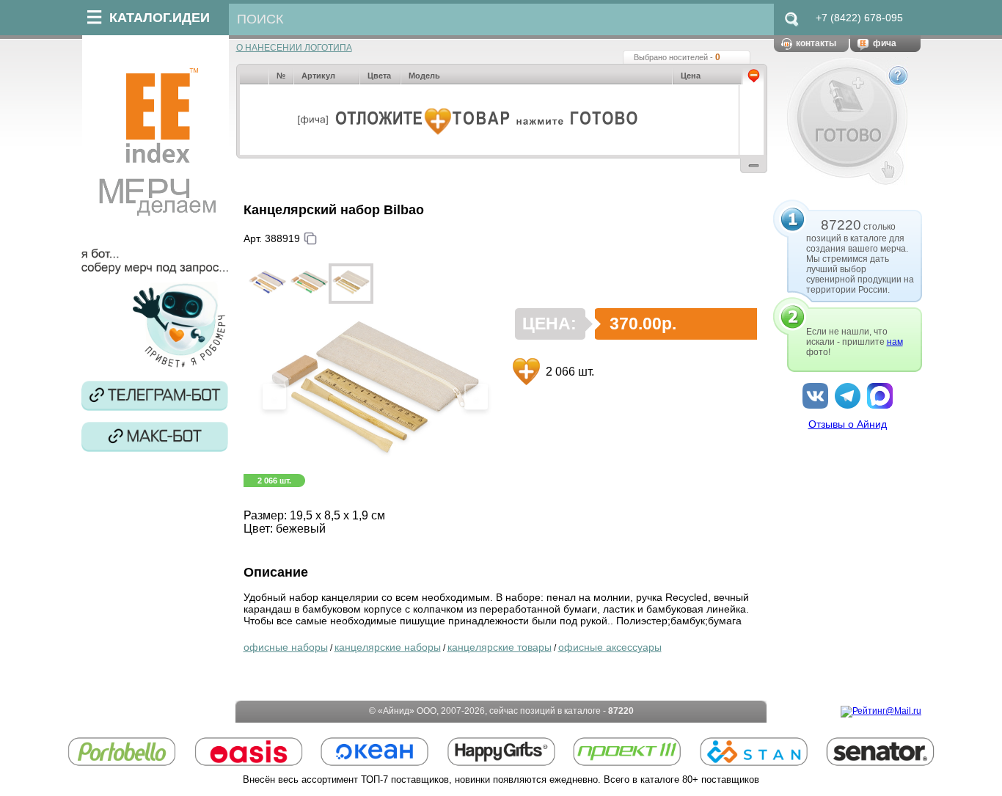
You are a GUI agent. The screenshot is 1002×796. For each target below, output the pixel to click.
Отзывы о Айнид (847, 424)
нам (895, 342)
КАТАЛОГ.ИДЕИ (159, 17)
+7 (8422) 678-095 (859, 17)
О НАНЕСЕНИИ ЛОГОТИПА (294, 48)
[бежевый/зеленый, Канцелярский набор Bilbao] (309, 283)
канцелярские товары (499, 647)
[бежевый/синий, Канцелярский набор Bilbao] (267, 283)
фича (884, 43)
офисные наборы (286, 647)
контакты (816, 43)
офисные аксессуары (610, 647)
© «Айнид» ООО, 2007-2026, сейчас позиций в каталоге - (501, 711)
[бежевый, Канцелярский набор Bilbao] (351, 283)
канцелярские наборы (387, 647)
